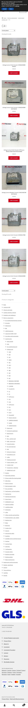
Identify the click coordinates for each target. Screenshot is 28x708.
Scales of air (8, 528)
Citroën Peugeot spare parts (11, 638)
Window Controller (9, 554)
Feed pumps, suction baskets (12, 491)
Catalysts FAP (7, 307)
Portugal (19, 672)
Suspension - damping (12, 467)
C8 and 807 (11, 415)
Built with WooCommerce (17, 699)
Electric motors (9, 483)
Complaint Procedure (9, 650)
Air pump (7, 323)
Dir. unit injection (11, 446)
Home (5, 18)
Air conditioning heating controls (13, 320)
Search (14, 705)
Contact (6, 653)
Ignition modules (9, 504)
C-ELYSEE (11, 386)
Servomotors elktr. (9, 533)
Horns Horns (8, 499)
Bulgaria (4, 670)
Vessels (5, 575)
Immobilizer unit (11, 454)
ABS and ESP (10, 341)
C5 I (9, 407)
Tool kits (6, 573)
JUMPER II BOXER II (13, 420)
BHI (6, 328)
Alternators (8, 325)
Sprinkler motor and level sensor (13, 538)
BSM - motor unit (11, 441)
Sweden (13, 674)
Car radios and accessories (11, 336)
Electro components (12, 18)
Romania (4, 674)
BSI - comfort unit (11, 439)
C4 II (10, 402)
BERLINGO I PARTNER (14, 381)
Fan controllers (9, 488)
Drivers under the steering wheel (13, 478)
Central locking (10, 444)
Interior (5, 567)
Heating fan (8, 494)
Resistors (7, 525)
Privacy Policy (7, 641)
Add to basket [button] (14, 73)
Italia (14, 672)
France (23, 670)
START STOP (10, 465)
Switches (7, 546)
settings (17, 6)
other (8, 457)
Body (5, 304)
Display (7, 473)
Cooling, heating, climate (10, 312)
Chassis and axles (8, 310)
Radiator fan (8, 520)
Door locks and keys (10, 475)
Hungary (9, 672)
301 (9, 362)
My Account (4, 705)
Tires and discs (7, 570)
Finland (19, 670)
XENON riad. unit (11, 470)
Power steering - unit (12, 462)
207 (9, 357)
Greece (14, 670)
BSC (8, 436)
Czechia (9, 670)
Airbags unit (4, 20)
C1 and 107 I (11, 389)
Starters (7, 541)
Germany (4, 672)
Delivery (6, 656)
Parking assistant (11, 459)
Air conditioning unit (12, 347)
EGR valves (7, 481)
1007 (10, 352)
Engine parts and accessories (11, 562)
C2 (9, 391)
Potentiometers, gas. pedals (12, 517)
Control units (21, 18)
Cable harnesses (9, 331)
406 (9, 370)
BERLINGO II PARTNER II (14, 383)
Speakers (7, 536)
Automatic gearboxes (12, 431)
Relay (6, 523)
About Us (6, 644)
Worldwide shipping (9, 662)
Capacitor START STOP (10, 333)
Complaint (7, 647)
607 (9, 378)
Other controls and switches (12, 515)
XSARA (10, 423)
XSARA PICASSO (12, 425)
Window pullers (9, 557)
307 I (10, 365)
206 (9, 354)
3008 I (10, 360)
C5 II (10, 410)
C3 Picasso (11, 396)
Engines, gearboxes (8, 565)
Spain (8, 674)
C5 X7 (10, 412)
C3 (9, 394)
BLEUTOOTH (10, 433)
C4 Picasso (11, 404)
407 (9, 373)
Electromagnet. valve (10, 486)
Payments (6, 659)
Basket (22, 704)
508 (9, 375)
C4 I (9, 399)
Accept (4, 9)
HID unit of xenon (11, 452)
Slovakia (18, 674)
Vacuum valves (9, 552)
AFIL (8, 344)
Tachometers (8, 549)
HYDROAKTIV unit (9, 502)
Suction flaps (8, 544)
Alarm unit (9, 428)
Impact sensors (12, 417)
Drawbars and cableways (10, 315)
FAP (8, 449)
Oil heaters (8, 509)
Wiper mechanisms (9, 559)
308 (9, 367)
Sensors (7, 531)
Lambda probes (9, 507)
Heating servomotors (10, 496)
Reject (11, 9)
